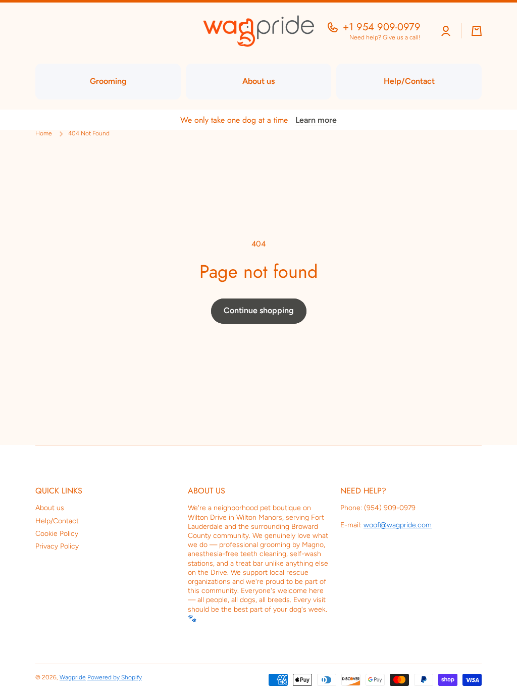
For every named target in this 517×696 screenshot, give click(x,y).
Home (43, 133)
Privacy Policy (57, 546)
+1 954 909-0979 (382, 27)
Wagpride (73, 677)
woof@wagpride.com (398, 525)
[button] (477, 31)
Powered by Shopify (114, 677)
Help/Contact (57, 521)
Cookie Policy (56, 533)
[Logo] (258, 31)
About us (49, 508)
